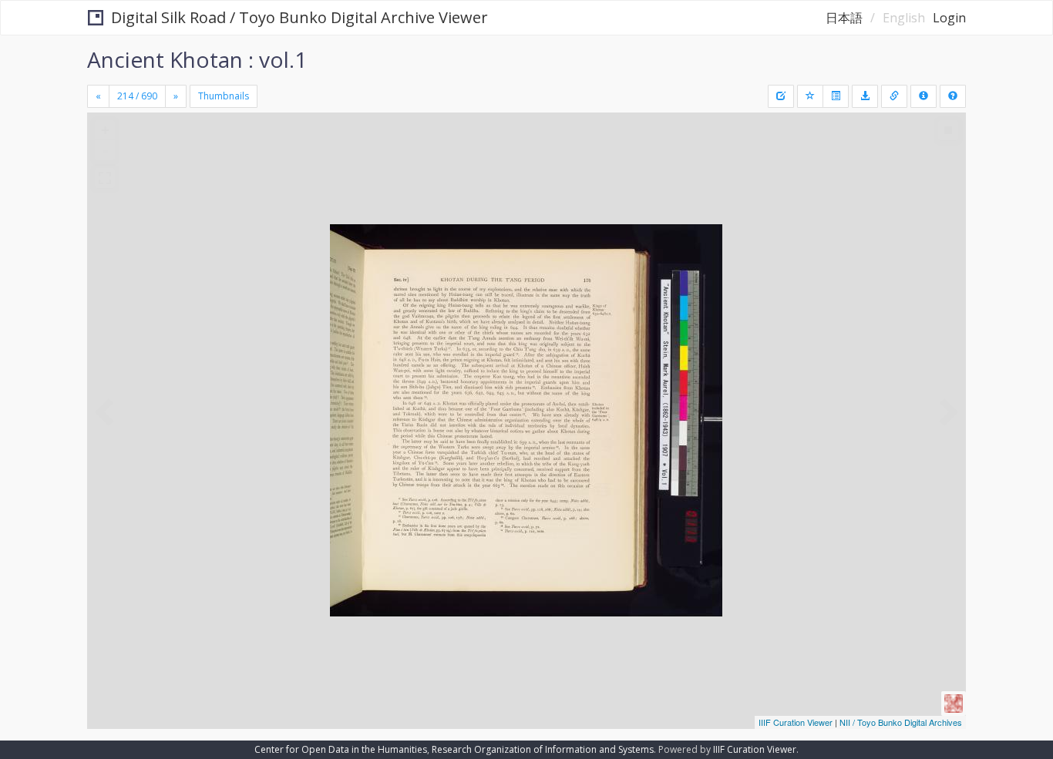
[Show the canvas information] (894, 96)
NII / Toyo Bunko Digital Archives (900, 722)
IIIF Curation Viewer (796, 722)
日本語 (844, 17)
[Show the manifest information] (923, 96)
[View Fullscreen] (105, 178)
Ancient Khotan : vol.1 (197, 59)
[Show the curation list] (836, 96)
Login (949, 17)
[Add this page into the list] (810, 96)
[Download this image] (865, 96)
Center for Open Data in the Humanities (340, 749)
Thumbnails (223, 95)
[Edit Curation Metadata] (781, 96)
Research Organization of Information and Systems (543, 749)
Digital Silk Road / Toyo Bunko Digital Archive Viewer (299, 17)
